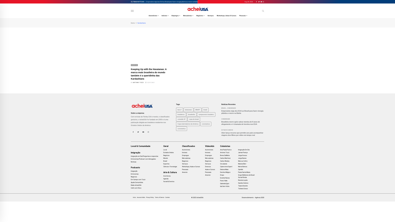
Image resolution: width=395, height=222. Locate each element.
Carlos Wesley (224, 161)
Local (165, 150)
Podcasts (135, 167)
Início (134, 197)
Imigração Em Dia (244, 150)
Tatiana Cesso (243, 188)
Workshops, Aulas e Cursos (226, 15)
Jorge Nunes (242, 158)
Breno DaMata (225, 155)
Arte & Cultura (170, 172)
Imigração (135, 152)
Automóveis (153, 15)
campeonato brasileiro (206, 114)
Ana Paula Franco (226, 150)
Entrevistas (135, 174)
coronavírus (182, 129)
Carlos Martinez (225, 158)
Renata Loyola (242, 180)
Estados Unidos (227, 130)
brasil (205, 110)
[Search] (263, 11)
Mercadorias (187, 15)
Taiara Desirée (243, 186)
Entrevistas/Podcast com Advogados (143, 159)
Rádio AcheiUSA (136, 185)
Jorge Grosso (242, 155)
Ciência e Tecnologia (170, 166)
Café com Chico (136, 188)
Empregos (175, 15)
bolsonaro (188, 110)
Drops (222, 175)
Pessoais (242, 15)
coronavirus (206, 124)
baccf (180, 110)
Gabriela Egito (224, 183)
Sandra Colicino (243, 183)
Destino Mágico (225, 172)
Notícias (133, 162)
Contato (167, 197)
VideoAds (209, 146)
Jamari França (243, 152)
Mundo (165, 158)
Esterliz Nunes (225, 178)
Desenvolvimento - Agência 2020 (253, 197)
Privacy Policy (150, 197)
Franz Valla (223, 181)
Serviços (211, 15)
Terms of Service (159, 197)
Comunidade (231, 108)
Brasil (223, 108)
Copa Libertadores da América (188, 124)
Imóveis (164, 15)
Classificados (188, 146)
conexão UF (182, 119)
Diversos (208, 166)
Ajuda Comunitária (137, 182)
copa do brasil (194, 119)
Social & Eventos (168, 181)
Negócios (199, 15)
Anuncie (184, 172)
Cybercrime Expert (226, 166)
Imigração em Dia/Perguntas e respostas (144, 156)
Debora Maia (224, 169)
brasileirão (191, 114)
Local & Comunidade (140, 146)
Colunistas (225, 146)
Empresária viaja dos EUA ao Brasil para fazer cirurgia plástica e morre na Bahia (172, 2)
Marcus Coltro (242, 161)
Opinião (240, 169)
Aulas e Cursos (210, 169)
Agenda (165, 179)
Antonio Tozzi (138, 82)
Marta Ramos (242, 166)
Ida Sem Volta (224, 186)
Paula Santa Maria (244, 172)
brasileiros (181, 114)
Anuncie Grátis (141, 197)
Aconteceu (167, 176)
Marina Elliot (242, 164)
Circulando (223, 164)
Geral (165, 146)
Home (133, 23)
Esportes (166, 164)
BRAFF (197, 110)
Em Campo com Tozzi (138, 179)
